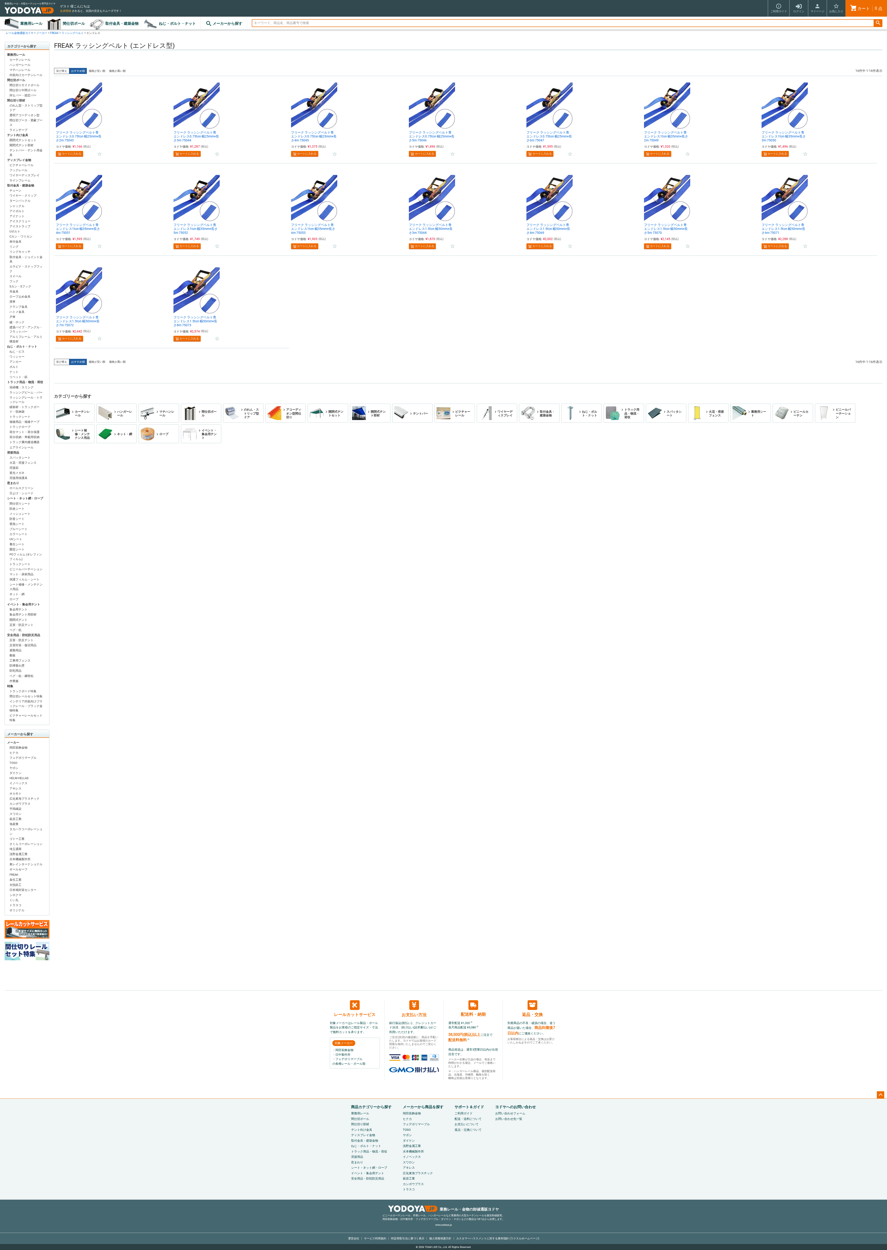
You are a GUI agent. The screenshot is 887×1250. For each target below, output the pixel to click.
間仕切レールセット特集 (26, 696)
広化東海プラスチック (24, 798)
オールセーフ (18, 869)
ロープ (13, 599)
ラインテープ (18, 130)
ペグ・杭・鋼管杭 (21, 676)
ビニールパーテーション (26, 569)
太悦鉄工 (15, 885)
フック (13, 281)
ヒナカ (13, 752)
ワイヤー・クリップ (22, 195)
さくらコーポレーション (26, 844)
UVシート (15, 539)
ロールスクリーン (21, 488)
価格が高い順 (117, 71)
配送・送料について (468, 1119)
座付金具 (15, 241)
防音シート (16, 519)
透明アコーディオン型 (24, 115)
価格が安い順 (97, 71)
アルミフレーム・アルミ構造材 (26, 339)
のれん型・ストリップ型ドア (26, 108)
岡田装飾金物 (18, 747)
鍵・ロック (16, 322)
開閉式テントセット (22, 140)
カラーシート (18, 534)
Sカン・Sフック (20, 286)
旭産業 (13, 824)
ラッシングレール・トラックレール (26, 400)
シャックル (16, 206)
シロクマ (15, 895)
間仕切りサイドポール (24, 85)
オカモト (15, 793)
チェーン (15, 190)
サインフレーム (19, 180)
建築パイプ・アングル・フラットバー (26, 330)
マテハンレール (19, 70)
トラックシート (19, 416)
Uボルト (14, 231)
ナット (13, 372)
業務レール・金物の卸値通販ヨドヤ (469, 1209)
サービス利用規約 (375, 1238)
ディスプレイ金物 (19, 160)
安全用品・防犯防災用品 (23, 635)
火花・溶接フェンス (22, 462)
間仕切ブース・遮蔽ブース (26, 123)
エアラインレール (21, 447)
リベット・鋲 (18, 377)
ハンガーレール (19, 65)
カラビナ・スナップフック (26, 269)
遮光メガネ (16, 473)
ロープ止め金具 (19, 296)
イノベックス (18, 783)
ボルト (13, 367)
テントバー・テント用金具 (26, 153)
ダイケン (15, 773)
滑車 (12, 301)
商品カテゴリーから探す (371, 1107)
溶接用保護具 (18, 478)
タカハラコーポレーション (26, 831)
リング (13, 246)
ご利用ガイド (464, 1113)
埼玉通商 (15, 849)
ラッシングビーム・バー (26, 392)
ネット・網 (16, 594)
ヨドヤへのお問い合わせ (515, 1107)
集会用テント (18, 609)
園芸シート (16, 549)
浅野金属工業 (18, 854)
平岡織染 (15, 809)
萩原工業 (15, 819)
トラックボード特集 (22, 691)
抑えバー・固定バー (22, 95)
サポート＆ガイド (469, 1107)
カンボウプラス (19, 803)
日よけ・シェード (21, 493)
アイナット (16, 216)
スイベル (15, 276)
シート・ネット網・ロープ (25, 498)
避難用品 (15, 650)
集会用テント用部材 (22, 614)
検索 (878, 23)
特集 (10, 686)
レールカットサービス (355, 1014)
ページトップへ (880, 1095)
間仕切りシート (19, 503)
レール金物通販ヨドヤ (19, 33)
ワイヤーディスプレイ (24, 175)
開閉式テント (18, 620)
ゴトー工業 (16, 839)
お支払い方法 (414, 1014)
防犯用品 (15, 670)
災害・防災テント (21, 625)
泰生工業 (15, 879)
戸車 (12, 317)
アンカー (15, 361)
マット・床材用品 (21, 574)
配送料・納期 (473, 1014)
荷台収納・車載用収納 (24, 437)
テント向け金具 (17, 135)
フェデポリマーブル (22, 757)
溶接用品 (13, 452)
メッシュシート (19, 513)
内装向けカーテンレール (26, 75)
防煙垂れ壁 (16, 665)
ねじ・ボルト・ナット (177, 23)
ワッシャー (16, 356)
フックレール (18, 170)
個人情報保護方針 (440, 1238)
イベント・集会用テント (23, 604)
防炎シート (16, 508)
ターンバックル (19, 200)
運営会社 (353, 1238)
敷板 (12, 655)
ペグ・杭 (15, 630)
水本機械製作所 (19, 859)
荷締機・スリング (21, 387)
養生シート (16, 544)
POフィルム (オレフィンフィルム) (25, 557)
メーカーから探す (227, 23)
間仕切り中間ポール (22, 90)
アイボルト (16, 211)
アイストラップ (19, 226)
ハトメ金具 (16, 312)
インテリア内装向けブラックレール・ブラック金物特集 (26, 706)
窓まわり (13, 483)
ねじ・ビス (16, 351)
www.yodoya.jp (443, 1224)
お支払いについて (467, 1124)
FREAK (54, 33)
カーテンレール (19, 59)
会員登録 (65, 10)
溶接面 (13, 468)
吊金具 (13, 291)
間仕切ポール (74, 23)
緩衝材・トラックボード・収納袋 (24, 409)
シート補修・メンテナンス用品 (26, 587)
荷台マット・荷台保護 (24, 432)
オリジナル (16, 910)
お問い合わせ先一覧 (508, 1119)
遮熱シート (16, 524)
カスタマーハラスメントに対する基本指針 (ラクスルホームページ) (497, 1238)
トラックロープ (19, 427)
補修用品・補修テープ (24, 422)
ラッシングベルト (72, 33)
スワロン (15, 814)
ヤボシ (13, 768)
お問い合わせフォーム (510, 1113)
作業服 (13, 681)
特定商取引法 (407, 1238)
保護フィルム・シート (24, 579)
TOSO (13, 763)
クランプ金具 (18, 306)
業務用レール (31, 23)
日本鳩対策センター (22, 890)
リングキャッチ (19, 251)
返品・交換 (532, 1014)
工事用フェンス (19, 660)
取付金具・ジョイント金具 (26, 259)
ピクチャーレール (21, 165)
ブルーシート (18, 529)
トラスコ (15, 905)
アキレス (15, 788)
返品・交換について (468, 1129)
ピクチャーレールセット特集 (26, 718)
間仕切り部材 (16, 100)
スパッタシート (19, 457)
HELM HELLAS (19, 778)
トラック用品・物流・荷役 (25, 382)
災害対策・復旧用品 (22, 645)
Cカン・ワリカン (20, 236)
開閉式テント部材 (21, 145)
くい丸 (13, 900)
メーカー (41, 33)
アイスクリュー (19, 221)
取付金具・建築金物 (122, 23)
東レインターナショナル (26, 864)
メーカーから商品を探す (423, 1107)
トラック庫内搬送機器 (24, 442)
